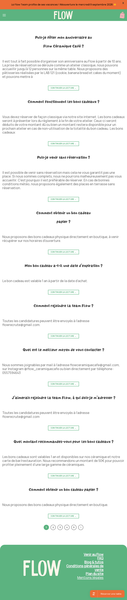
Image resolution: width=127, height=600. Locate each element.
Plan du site (94, 573)
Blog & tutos (93, 562)
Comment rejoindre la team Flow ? (63, 305)
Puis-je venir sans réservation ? (63, 157)
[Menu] (4, 15)
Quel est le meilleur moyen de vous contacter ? (63, 349)
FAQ (100, 558)
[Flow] (63, 15)
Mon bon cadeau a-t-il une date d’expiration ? (64, 265)
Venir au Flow (93, 554)
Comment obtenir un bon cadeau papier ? (63, 489)
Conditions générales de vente (84, 568)
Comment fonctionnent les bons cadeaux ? (63, 101)
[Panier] (122, 15)
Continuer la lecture (64, 88)
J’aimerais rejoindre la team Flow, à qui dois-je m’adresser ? (63, 397)
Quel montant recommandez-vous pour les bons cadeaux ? (64, 441)
